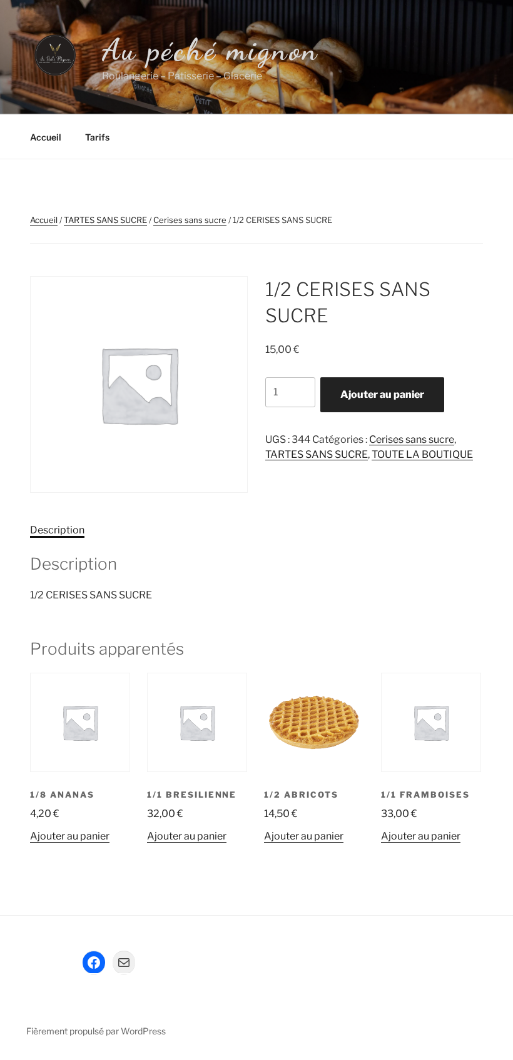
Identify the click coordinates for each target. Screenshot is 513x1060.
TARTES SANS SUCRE (105, 220)
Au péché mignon (210, 49)
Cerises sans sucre (189, 220)
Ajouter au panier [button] (69, 836)
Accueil (45, 137)
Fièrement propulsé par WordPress (96, 1031)
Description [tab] (57, 530)
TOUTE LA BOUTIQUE (422, 454)
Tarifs (97, 137)
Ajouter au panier (382, 394)
